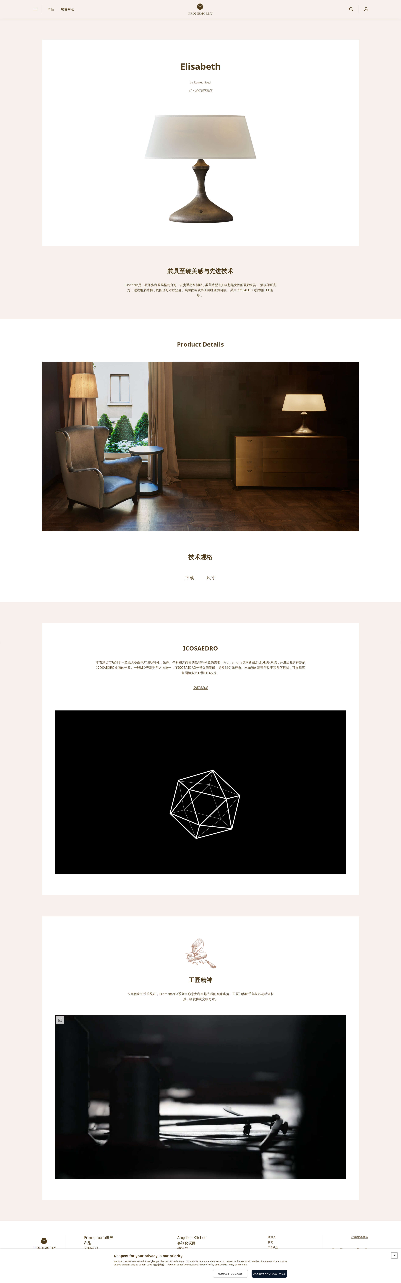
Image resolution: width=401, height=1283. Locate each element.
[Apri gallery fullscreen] (200, 446)
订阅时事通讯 (359, 1237)
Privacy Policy (206, 1264)
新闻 (270, 1242)
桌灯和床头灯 (203, 91)
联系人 (272, 1237)
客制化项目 (186, 1243)
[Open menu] (35, 9)
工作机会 (273, 1247)
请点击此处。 (160, 1264)
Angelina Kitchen (192, 1238)
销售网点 (184, 1248)
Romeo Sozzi (202, 82)
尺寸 (211, 578)
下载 (189, 578)
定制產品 (91, 1248)
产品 (87, 1243)
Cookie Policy (226, 1264)
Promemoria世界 (98, 1238)
